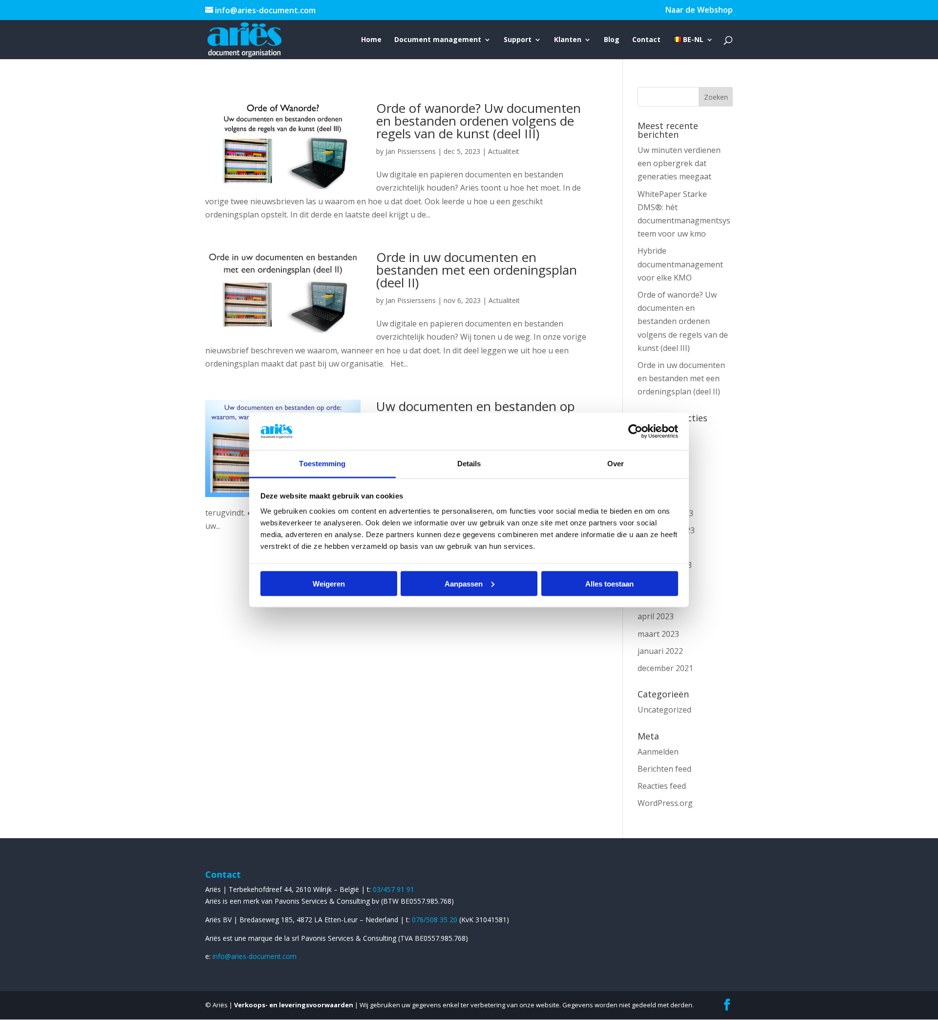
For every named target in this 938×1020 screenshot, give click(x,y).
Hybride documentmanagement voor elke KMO (680, 263)
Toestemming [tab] (322, 463)
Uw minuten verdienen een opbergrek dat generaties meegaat (679, 163)
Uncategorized (664, 709)
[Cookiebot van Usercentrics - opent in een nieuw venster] (635, 431)
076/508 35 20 (435, 919)
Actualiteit (503, 151)
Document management (437, 40)
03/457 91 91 (393, 889)
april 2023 (656, 616)
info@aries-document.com (255, 956)
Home (371, 40)
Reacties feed (662, 786)
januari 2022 (660, 651)
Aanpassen (464, 583)
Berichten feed (664, 768)
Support (518, 40)
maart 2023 (658, 634)
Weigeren (329, 583)
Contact (646, 40)
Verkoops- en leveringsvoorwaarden (293, 1004)
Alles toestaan (609, 583)
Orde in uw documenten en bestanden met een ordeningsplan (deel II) (476, 269)
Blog (611, 40)
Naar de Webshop (699, 10)
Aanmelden (658, 751)
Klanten (567, 40)
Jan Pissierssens (410, 151)
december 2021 (665, 668)
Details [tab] (469, 463)
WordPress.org (665, 803)
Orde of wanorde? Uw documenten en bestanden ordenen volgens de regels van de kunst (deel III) (478, 120)
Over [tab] (615, 463)
